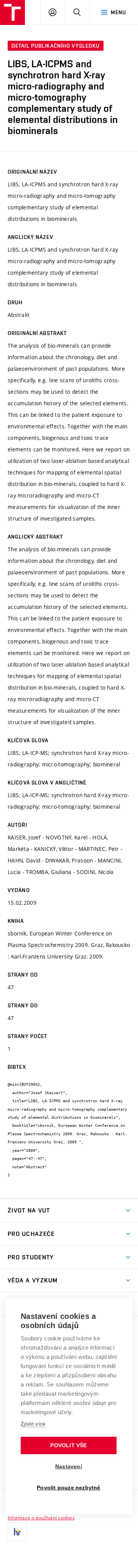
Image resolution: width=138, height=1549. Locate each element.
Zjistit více (33, 1424)
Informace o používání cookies (41, 1517)
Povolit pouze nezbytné (68, 1488)
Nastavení (68, 1466)
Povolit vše (68, 1445)
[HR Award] (17, 1531)
